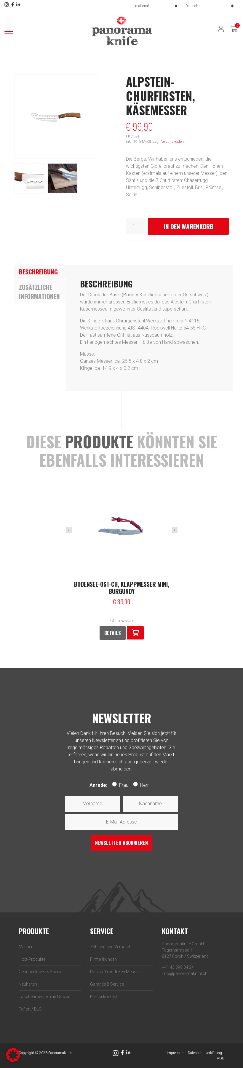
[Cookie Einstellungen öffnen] (13, 1054)
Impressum (176, 1053)
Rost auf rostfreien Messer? (116, 971)
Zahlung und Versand (110, 946)
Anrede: (98, 785)
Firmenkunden (103, 959)
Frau (123, 785)
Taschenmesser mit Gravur (44, 996)
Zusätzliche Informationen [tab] (39, 291)
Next (175, 530)
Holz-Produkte (32, 959)
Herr (144, 785)
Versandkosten (172, 142)
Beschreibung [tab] (38, 271)
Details (112, 633)
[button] (135, 632)
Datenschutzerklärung (205, 1053)
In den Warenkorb (188, 226)
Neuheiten (28, 984)
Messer (26, 946)
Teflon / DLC (30, 1009)
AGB (220, 1058)
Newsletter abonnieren (121, 842)
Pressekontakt (103, 996)
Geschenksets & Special (41, 971)
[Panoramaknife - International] (121, 31)
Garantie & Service (107, 984)
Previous (69, 530)
